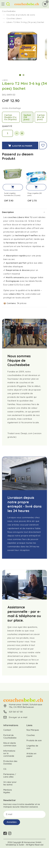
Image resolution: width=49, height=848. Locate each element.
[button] (3, 4)
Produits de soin (34, 740)
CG (4, 769)
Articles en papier (31, 754)
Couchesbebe (9, 11)
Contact (7, 730)
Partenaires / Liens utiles (9, 775)
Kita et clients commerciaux (9, 744)
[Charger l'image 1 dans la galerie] (20, 75)
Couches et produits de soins (21, 15)
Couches (31, 735)
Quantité (7, 126)
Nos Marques (33, 730)
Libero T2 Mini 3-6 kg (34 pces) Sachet (25, 22)
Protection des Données (10, 762)
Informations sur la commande (9, 753)
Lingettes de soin (32, 747)
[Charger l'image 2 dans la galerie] (23, 75)
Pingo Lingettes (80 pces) (34, 194)
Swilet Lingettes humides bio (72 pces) (12, 194)
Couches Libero (14, 18)
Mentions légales (7, 791)
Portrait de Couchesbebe (9, 736)
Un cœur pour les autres (10, 783)
